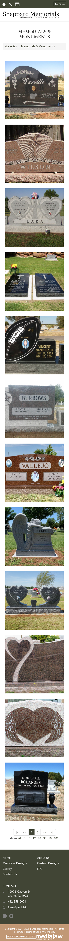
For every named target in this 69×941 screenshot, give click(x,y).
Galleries (11, 46)
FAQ (39, 869)
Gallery (7, 869)
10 (28, 838)
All (19, 838)
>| (52, 832)
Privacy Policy (48, 931)
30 (44, 838)
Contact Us (10, 874)
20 (39, 838)
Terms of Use (32, 931)
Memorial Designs (15, 863)
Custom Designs (48, 863)
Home (7, 858)
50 (50, 838)
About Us (43, 858)
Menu (58, 4)
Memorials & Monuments (38, 46)
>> (44, 832)
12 (34, 838)
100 (56, 838)
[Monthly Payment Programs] (17, 4)
